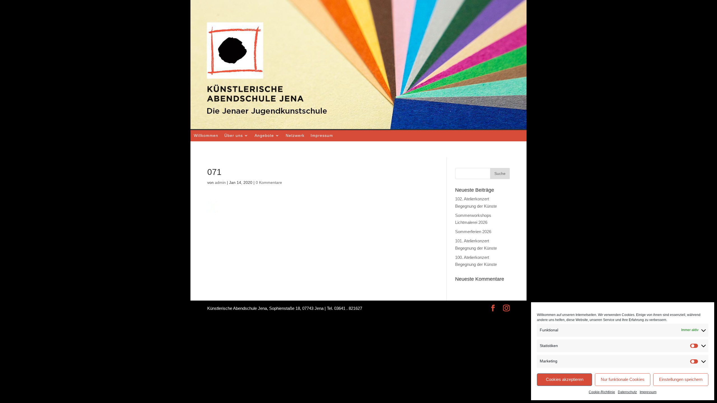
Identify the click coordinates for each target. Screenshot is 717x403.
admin (220, 182)
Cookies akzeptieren (564, 379)
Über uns (233, 135)
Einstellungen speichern (680, 379)
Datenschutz (627, 392)
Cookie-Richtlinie (602, 392)
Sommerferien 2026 (473, 231)
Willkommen (206, 135)
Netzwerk (295, 135)
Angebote (264, 135)
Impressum (648, 392)
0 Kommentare (269, 182)
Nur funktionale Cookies (622, 379)
